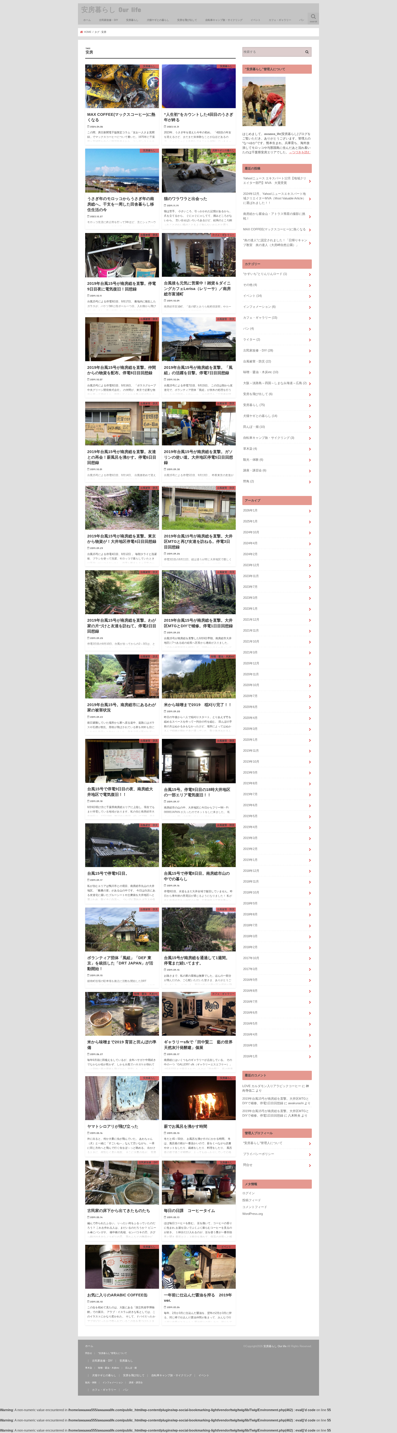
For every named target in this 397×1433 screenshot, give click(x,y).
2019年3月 (250, 838)
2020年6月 (250, 707)
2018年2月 (250, 947)
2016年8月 (250, 990)
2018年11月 (251, 881)
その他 (250, 284)
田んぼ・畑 (254, 426)
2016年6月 (250, 1012)
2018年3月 (250, 936)
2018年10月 (251, 892)
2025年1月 (250, 521)
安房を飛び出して (187, 20)
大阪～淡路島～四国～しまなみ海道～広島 (275, 383)
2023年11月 (251, 576)
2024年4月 (250, 543)
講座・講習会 (254, 470)
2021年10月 (251, 641)
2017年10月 (251, 958)
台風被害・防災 (257, 361)
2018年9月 (250, 903)
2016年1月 (250, 1056)
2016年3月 (250, 1045)
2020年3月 (250, 728)
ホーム (87, 20)
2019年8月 (250, 783)
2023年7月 (250, 586)
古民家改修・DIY (108, 20)
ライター (251, 339)
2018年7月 (250, 925)
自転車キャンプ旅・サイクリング (224, 20)
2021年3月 (250, 652)
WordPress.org (252, 1213)
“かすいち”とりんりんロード (265, 274)
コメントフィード (254, 1207)
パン (301, 20)
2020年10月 (251, 685)
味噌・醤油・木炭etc (260, 372)
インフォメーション (259, 306)
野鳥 (248, 481)
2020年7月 (250, 696)
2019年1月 (250, 859)
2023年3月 (250, 597)
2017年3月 (250, 969)
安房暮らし (132, 20)
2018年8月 (250, 914)
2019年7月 (250, 794)
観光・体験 (253, 459)
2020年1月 (250, 739)
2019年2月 (250, 849)
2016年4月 (250, 1034)
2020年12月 (251, 663)
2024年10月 (251, 532)
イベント (256, 20)
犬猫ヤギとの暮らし (158, 20)
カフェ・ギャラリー (280, 20)
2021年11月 (251, 630)
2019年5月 (250, 816)
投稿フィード (251, 1200)
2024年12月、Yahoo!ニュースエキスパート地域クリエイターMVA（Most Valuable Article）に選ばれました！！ (274, 198)
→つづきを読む (300, 152)
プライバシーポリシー (258, 1154)
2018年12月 (251, 870)
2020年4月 (250, 717)
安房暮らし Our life (111, 9)
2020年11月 (251, 674)
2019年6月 (250, 805)
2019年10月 (251, 761)
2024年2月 (250, 554)
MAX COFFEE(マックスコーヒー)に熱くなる (274, 229)
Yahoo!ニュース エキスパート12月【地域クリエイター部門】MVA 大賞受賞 (274, 181)
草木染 (250, 448)
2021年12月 (251, 619)
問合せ (247, 1165)
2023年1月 (250, 608)
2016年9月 (250, 979)
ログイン (248, 1193)
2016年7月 (250, 1001)
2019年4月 (250, 827)
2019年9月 (250, 772)
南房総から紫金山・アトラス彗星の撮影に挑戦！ (274, 216)
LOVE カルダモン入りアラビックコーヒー (271, 1086)
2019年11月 (251, 750)
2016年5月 (250, 1023)
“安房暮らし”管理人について (262, 1143)
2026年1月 (250, 510)
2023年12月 (251, 565)
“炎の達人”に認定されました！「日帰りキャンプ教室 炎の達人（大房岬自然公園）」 (275, 242)
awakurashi (296, 1103)
